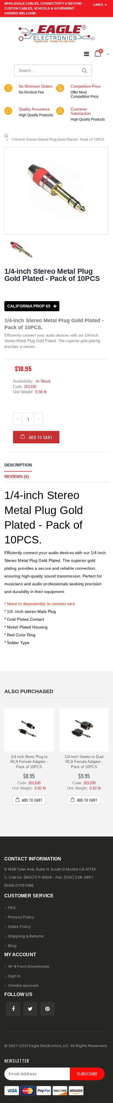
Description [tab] (18, 465)
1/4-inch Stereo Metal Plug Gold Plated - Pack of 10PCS (52, 274)
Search (84, 70)
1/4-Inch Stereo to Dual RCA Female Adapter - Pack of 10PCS (84, 762)
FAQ (12, 907)
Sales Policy (19, 926)
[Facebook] (13, 1009)
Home (6, 135)
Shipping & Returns (26, 936)
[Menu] (86, 54)
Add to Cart (40, 437)
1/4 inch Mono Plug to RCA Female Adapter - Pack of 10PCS (29, 762)
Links (98, 4)
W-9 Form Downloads (28, 966)
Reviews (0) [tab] (16, 476)
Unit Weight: (23, 392)
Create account (23, 985)
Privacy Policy (21, 917)
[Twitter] (30, 1009)
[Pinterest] (47, 1009)
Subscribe (87, 1074)
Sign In (14, 976)
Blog (12, 945)
